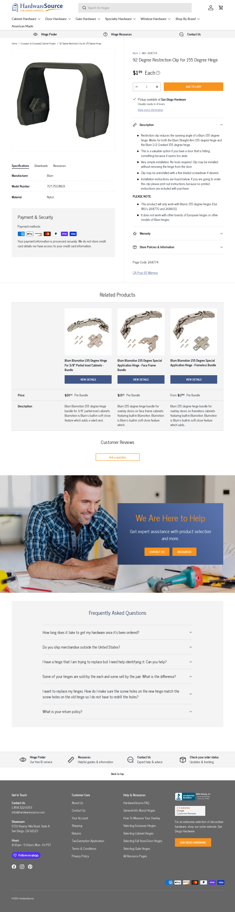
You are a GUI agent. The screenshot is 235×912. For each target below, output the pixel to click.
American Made (22, 26)
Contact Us (157, 551)
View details (88, 379)
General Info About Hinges (139, 810)
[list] (63, 100)
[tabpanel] (63, 186)
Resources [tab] (59, 165)
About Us (77, 802)
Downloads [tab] (41, 165)
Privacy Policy (80, 856)
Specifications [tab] (20, 165)
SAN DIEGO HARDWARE (193, 842)
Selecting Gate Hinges (136, 848)
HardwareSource (26, 898)
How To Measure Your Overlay (141, 818)
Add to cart (193, 86)
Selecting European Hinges (139, 825)
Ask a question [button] (117, 457)
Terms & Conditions (84, 848)
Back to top (117, 773)
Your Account (80, 818)
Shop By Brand (186, 19)
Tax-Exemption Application (88, 840)
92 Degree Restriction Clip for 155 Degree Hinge (80, 43)
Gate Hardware (86, 19)
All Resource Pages (135, 856)
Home (14, 43)
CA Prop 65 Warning (145, 272)
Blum (135, 53)
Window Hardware (154, 19)
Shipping (77, 825)
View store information (150, 109)
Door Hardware (56, 19)
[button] (221, 8)
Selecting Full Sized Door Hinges (142, 840)
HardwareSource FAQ (136, 802)
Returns (76, 833)
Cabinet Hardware (24, 19)
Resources (184, 551)
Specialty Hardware (118, 19)
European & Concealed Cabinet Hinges (38, 43)
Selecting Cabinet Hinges (138, 833)
